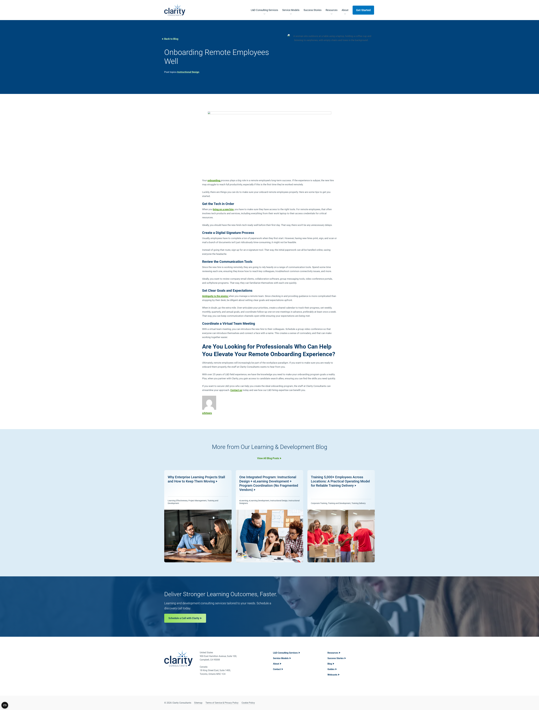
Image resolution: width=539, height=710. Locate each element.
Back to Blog (171, 38)
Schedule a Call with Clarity (183, 618)
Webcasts (332, 674)
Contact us (236, 390)
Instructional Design (188, 72)
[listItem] (198, 516)
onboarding (214, 180)
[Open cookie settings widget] (4, 705)
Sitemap (198, 702)
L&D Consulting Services (285, 652)
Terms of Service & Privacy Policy (221, 702)
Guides (330, 669)
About (276, 663)
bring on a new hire (223, 209)
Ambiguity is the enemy (215, 296)
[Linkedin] (365, 703)
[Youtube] (372, 703)
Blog (329, 663)
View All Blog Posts (268, 458)
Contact (277, 669)
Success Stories (335, 658)
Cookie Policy (248, 702)
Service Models (281, 658)
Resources (332, 652)
